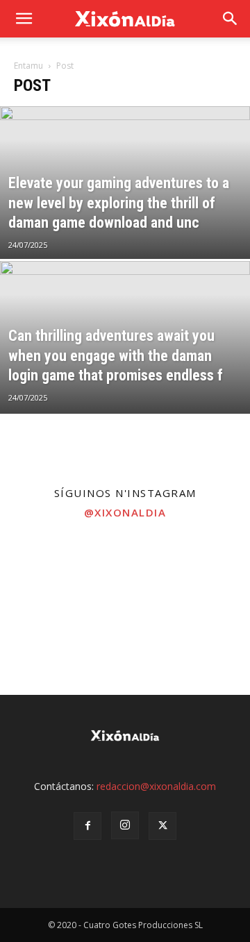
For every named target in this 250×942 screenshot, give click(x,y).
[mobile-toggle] (23, 18)
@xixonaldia (125, 512)
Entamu (28, 66)
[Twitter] (162, 826)
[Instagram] (125, 825)
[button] (230, 18)
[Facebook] (87, 826)
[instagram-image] (41, 570)
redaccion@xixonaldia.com (156, 786)
